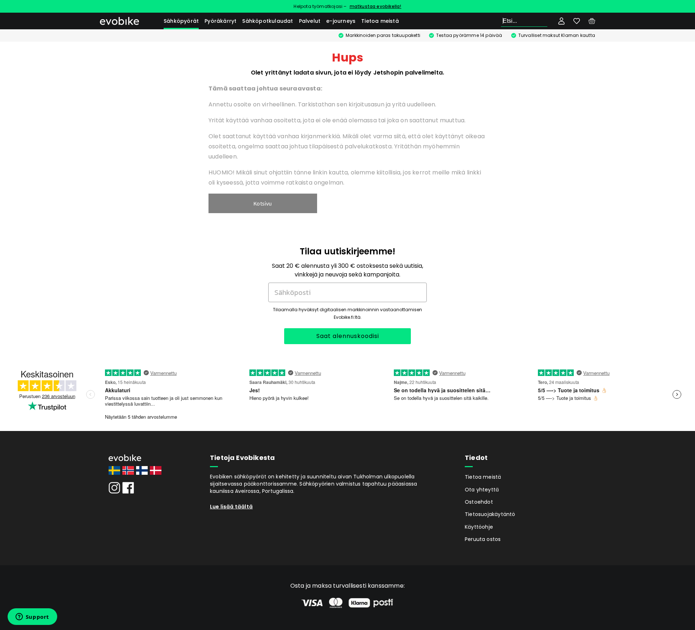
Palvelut (310, 21)
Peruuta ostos (483, 539)
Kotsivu (262, 203)
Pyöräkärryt (220, 21)
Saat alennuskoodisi (347, 336)
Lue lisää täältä (231, 506)
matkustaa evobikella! (375, 6)
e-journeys (340, 21)
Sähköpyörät (181, 21)
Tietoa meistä (380, 21)
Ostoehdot (479, 502)
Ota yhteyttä (482, 489)
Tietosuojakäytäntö (490, 514)
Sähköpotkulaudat (267, 21)
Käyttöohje (479, 526)
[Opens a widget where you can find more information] (32, 617)
